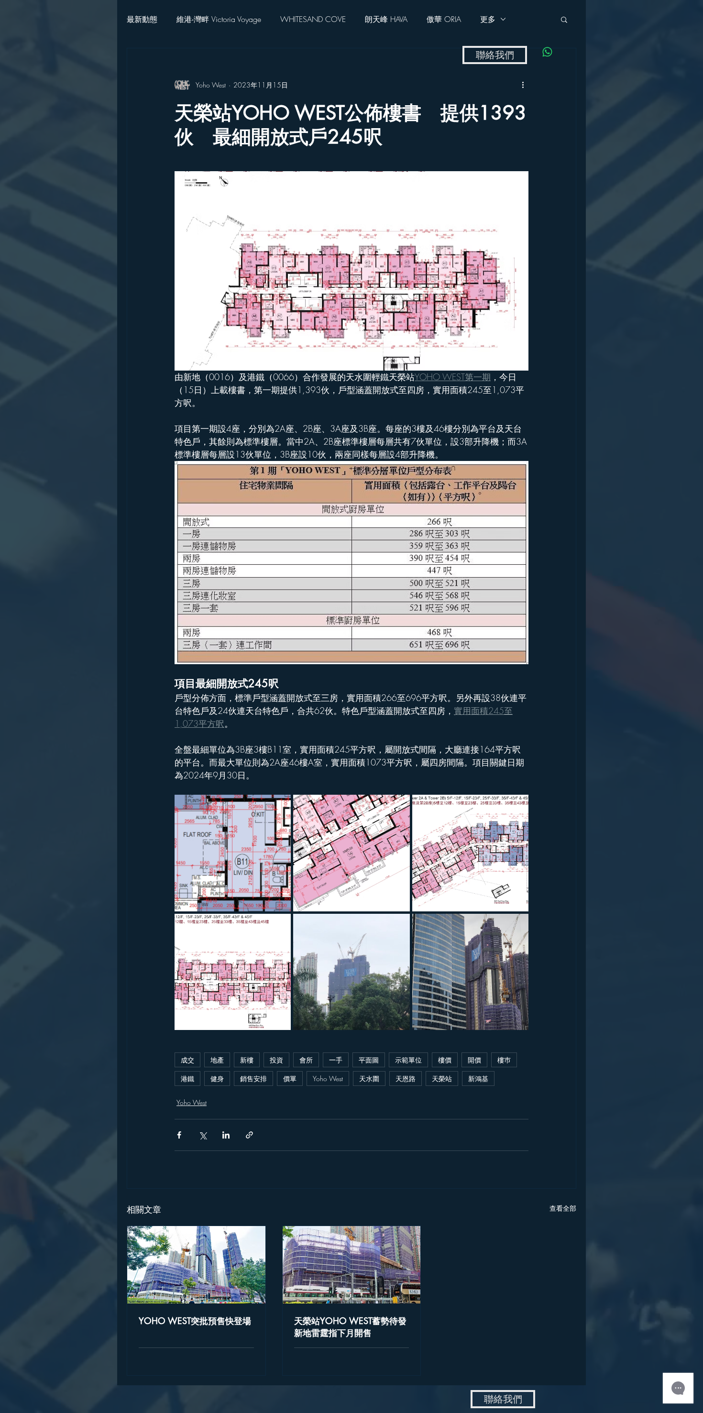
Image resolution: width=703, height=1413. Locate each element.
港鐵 (187, 1078)
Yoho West (328, 1078)
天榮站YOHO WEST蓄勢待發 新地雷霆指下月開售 (351, 1326)
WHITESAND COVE (313, 19)
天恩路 (405, 1078)
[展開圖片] (233, 853)
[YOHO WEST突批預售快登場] (196, 1264)
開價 (474, 1059)
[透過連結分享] (249, 1134)
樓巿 (504, 1059)
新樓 (246, 1059)
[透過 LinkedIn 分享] (226, 1134)
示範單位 (408, 1059)
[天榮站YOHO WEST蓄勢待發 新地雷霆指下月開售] (352, 1264)
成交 (187, 1059)
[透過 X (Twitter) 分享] (202, 1134)
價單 (290, 1078)
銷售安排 (253, 1078)
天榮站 (442, 1078)
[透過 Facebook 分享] (179, 1134)
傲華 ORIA (444, 19)
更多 (487, 19)
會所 (306, 1059)
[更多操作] (522, 84)
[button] (564, 19)
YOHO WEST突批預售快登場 (195, 1320)
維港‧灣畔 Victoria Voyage (218, 19)
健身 (217, 1078)
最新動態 (142, 19)
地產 (217, 1059)
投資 (276, 1059)
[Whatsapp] (547, 52)
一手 (335, 1059)
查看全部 (562, 1208)
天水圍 (369, 1078)
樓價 (444, 1059)
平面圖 (369, 1059)
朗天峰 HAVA (386, 19)
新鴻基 (478, 1078)
